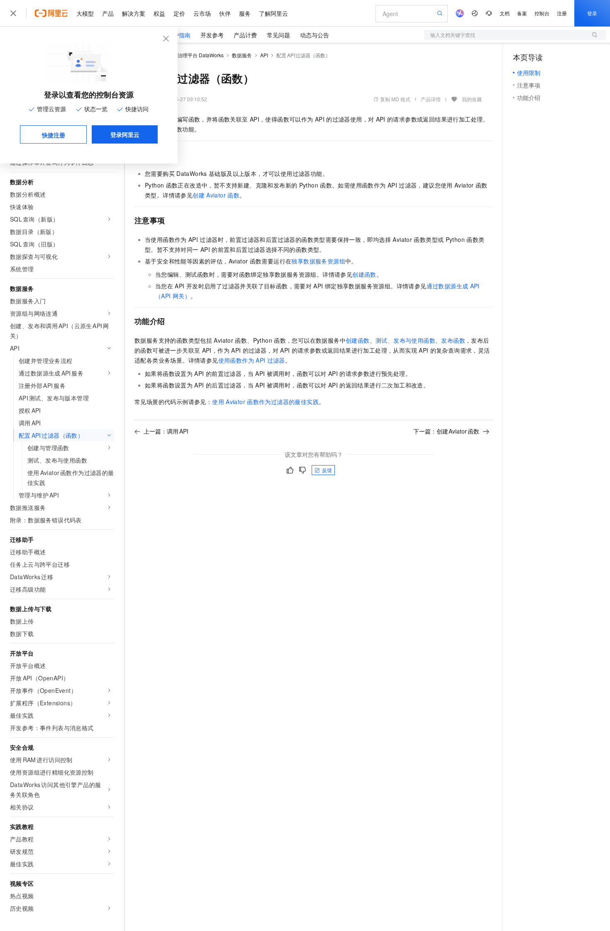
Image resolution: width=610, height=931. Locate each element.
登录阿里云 (124, 134)
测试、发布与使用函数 (405, 340)
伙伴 (225, 13)
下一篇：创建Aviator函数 (446, 431)
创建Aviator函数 (216, 195)
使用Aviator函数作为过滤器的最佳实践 (265, 401)
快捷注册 (53, 135)
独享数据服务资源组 (318, 261)
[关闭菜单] (13, 13)
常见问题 (278, 35)
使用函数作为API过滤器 (251, 360)
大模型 (85, 13)
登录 (592, 13)
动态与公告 (314, 35)
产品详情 (431, 98)
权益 (159, 13)
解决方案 (133, 13)
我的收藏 (472, 98)
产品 (108, 13)
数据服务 (242, 54)
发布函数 (453, 340)
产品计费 (245, 35)
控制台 (541, 13)
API (264, 54)
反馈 (327, 469)
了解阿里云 (273, 13)
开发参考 (212, 35)
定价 (179, 13)
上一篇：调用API (166, 431)
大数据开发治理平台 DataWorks (188, 54)
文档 (505, 13)
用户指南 (178, 35)
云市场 (202, 13)
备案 (522, 13)
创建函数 (364, 274)
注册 (562, 13)
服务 (245, 13)
